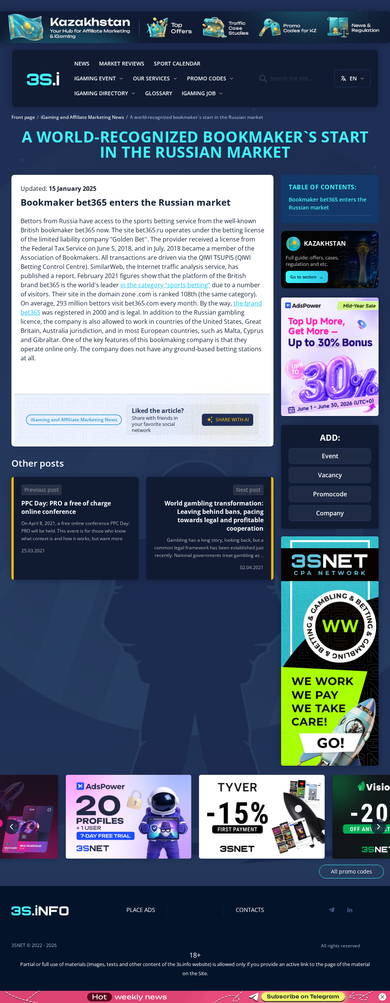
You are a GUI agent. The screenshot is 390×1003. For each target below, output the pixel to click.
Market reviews (121, 63)
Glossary (158, 93)
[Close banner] (382, 997)
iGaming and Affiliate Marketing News (73, 419)
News (82, 63)
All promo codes (351, 871)
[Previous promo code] (11, 826)
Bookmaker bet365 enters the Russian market (327, 203)
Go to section (306, 277)
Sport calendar (177, 63)
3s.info (183, 964)
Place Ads (140, 909)
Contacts (250, 909)
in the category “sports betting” (165, 285)
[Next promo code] (378, 826)
